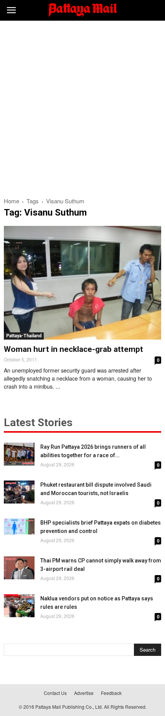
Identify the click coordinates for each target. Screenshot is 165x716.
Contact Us (55, 693)
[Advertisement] (82, 107)
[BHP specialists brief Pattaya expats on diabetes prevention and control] (19, 526)
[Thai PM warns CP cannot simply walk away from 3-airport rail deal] (19, 567)
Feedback (111, 693)
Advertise (84, 693)
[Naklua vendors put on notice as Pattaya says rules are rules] (19, 605)
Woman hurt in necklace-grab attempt (73, 349)
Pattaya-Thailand (23, 335)
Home (11, 201)
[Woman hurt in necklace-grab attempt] (82, 283)
